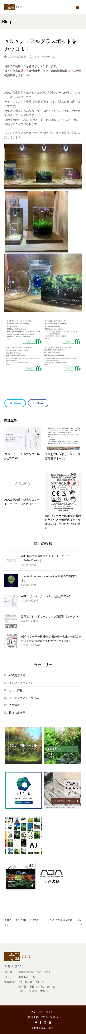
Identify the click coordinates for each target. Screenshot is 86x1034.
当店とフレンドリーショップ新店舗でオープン (62, 456)
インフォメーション (45, 56)
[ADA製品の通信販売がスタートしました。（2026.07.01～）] (22, 484)
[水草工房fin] (14, 6)
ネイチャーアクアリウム (24, 697)
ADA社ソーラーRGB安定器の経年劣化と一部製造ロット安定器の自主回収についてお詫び (63, 522)
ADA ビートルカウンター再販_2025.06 (45, 596)
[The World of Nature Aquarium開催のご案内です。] (11, 580)
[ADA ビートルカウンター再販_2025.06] (22, 438)
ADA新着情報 (17, 675)
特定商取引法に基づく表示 (43, 1017)
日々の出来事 (17, 712)
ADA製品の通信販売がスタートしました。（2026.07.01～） (22, 504)
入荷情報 (14, 705)
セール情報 (16, 690)
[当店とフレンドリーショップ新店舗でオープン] (63, 438)
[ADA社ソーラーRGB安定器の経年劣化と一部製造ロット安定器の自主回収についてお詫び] (63, 492)
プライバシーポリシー (43, 1011)
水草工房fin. (47, 1028)
